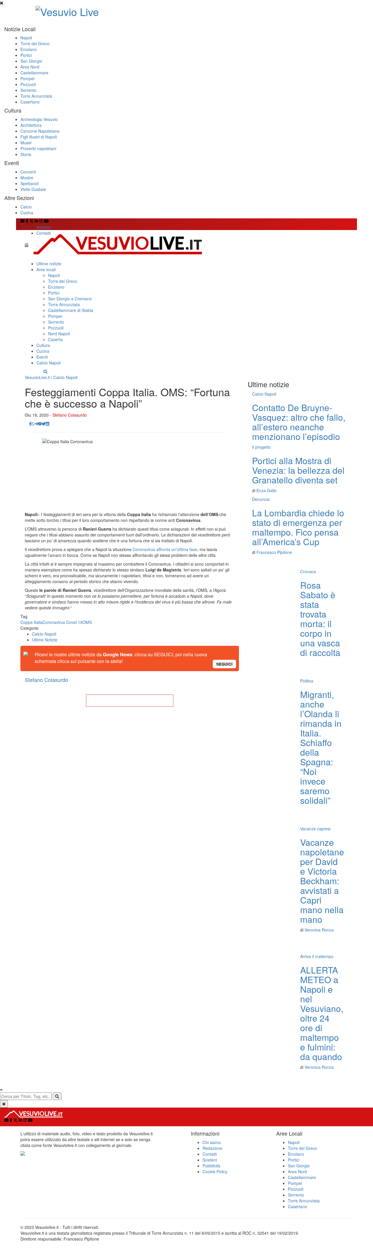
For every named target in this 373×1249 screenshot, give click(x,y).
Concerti (28, 172)
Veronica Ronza (319, 930)
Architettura (31, 125)
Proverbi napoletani (38, 148)
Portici (26, 55)
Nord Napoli (59, 333)
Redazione (212, 1148)
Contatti (43, 233)
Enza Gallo (266, 490)
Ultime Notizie (44, 640)
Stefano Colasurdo (69, 415)
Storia (25, 154)
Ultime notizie (48, 263)
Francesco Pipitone (274, 552)
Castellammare (34, 73)
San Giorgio (31, 61)
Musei (25, 142)
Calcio (26, 207)
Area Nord (29, 67)
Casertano (30, 102)
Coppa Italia (31, 622)
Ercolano (28, 49)
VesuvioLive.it (37, 377)
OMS (87, 622)
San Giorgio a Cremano (70, 298)
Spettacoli (29, 183)
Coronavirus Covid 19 (62, 622)
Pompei (27, 78)
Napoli (26, 38)
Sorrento (28, 90)
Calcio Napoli (48, 363)
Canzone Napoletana (39, 131)
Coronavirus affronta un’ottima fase (165, 549)
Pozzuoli (28, 84)
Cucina (26, 212)
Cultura (43, 345)
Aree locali (46, 269)
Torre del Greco (35, 43)
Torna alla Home (130, 701)
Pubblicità (211, 1166)
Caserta (55, 339)
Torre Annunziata (36, 96)
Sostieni (43, 227)
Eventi (42, 357)
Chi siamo (212, 1142)
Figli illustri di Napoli (38, 137)
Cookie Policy (215, 1171)
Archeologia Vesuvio (39, 119)
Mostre (26, 177)
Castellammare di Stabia (70, 310)
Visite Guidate (33, 189)
